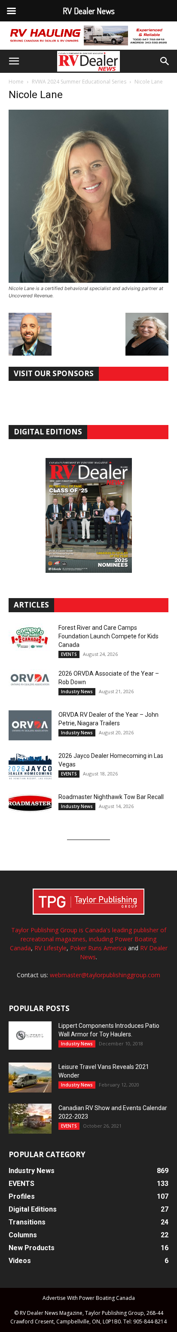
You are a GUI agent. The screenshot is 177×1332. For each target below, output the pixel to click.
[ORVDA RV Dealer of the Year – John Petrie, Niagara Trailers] (30, 725)
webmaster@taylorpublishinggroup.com (105, 975)
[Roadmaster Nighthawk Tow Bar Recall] (30, 808)
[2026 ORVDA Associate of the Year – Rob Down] (30, 684)
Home (16, 81)
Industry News (77, 691)
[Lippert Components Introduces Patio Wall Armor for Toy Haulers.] (30, 1035)
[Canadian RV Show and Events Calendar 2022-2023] (30, 1119)
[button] (13, 61)
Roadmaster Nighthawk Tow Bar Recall (111, 796)
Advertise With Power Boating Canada (89, 1298)
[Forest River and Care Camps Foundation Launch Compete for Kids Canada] (30, 638)
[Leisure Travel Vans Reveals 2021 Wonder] (30, 1078)
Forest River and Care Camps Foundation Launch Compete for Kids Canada (108, 636)
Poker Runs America (98, 948)
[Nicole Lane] (88, 280)
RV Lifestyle (50, 948)
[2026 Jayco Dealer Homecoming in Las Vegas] (30, 766)
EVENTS (69, 654)
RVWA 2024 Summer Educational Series (79, 81)
